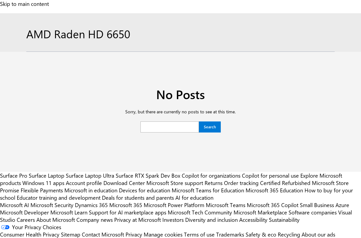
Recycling (289, 234)
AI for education (194, 197)
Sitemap (70, 234)
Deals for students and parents (138, 197)
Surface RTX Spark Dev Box (148, 175)
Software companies (313, 212)
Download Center (124, 182)
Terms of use (199, 234)
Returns (213, 182)
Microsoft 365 (125, 205)
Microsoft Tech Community (200, 212)
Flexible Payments (42, 190)
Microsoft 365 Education (274, 190)
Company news (94, 219)
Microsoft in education (90, 190)
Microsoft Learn (68, 212)
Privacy (134, 234)
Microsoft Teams (225, 205)
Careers (26, 219)
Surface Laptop (46, 175)
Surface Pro (13, 175)
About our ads (318, 234)
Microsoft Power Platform (174, 205)
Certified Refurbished (285, 182)
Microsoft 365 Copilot (272, 205)
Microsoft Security (51, 205)
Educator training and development (58, 197)
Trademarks (230, 234)
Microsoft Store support (174, 182)
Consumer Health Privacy (29, 234)
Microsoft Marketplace (260, 212)
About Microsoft (55, 219)
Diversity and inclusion (211, 219)
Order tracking (241, 182)
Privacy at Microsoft (137, 219)
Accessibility (253, 219)
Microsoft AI (14, 205)
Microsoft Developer (24, 212)
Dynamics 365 (91, 205)
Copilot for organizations (211, 175)
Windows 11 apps (43, 182)
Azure (342, 205)
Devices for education (144, 190)
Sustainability (284, 219)
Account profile (84, 182)
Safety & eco (261, 234)
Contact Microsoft (103, 234)
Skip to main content (24, 3)
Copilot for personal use (270, 175)
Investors (173, 219)
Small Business (317, 205)
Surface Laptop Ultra (90, 175)
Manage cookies (163, 234)
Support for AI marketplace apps (127, 212)
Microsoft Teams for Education (208, 190)
